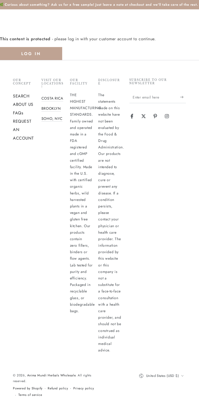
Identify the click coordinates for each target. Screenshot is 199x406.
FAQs (18, 113)
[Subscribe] (183, 97)
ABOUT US (23, 104)
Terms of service (30, 395)
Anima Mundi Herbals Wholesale (51, 375)
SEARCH (21, 96)
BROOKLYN (51, 108)
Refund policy (58, 388)
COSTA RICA (52, 98)
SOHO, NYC (51, 118)
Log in (31, 54)
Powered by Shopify (27, 388)
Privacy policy (83, 388)
